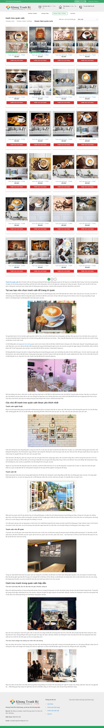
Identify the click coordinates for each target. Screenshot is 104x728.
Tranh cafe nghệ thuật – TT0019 (16, 55)
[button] (93, 1)
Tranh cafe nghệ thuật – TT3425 (87, 97)
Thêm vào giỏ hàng (16, 60)
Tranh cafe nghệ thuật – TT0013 (40, 55)
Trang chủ (10, 21)
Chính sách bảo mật (53, 710)
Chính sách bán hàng (53, 707)
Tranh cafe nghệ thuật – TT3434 (16, 181)
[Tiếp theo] (55, 279)
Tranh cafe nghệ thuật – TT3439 (40, 223)
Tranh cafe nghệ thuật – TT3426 (16, 139)
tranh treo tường (59, 13)
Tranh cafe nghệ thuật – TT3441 (87, 223)
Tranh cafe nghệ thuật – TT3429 (63, 55)
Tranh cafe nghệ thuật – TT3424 (63, 97)
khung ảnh (45, 13)
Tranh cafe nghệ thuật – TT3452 (40, 97)
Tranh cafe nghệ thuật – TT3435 (40, 181)
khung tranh (32, 13)
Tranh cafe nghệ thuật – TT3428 (63, 139)
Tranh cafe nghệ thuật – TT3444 (40, 265)
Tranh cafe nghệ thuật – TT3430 (87, 55)
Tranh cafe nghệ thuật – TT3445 (63, 265)
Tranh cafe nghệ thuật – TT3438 (16, 223)
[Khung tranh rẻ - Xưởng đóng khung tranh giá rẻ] (18, 7)
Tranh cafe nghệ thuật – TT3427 (40, 139)
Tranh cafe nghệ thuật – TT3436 (63, 181)
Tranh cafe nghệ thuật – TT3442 (16, 265)
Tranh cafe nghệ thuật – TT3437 (87, 181)
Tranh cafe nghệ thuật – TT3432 (87, 139)
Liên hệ (49, 714)
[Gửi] (85, 1)
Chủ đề (72, 13)
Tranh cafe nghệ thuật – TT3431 (16, 97)
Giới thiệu (50, 704)
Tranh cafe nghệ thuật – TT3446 (87, 265)
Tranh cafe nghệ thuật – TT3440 (63, 223)
